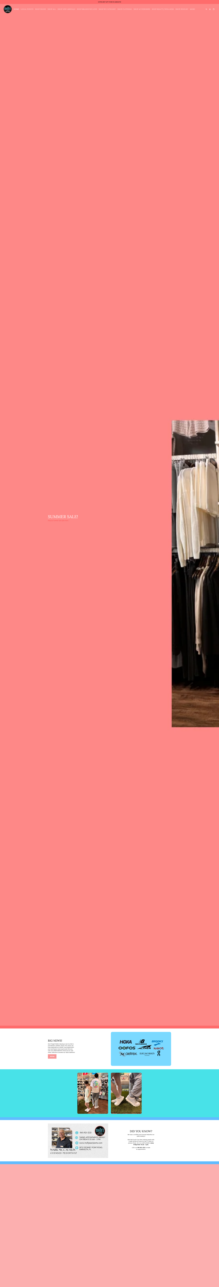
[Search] (206, 9)
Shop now (52, 1056)
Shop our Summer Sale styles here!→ (58, 520)
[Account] (210, 9)
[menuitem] (192, 9)
